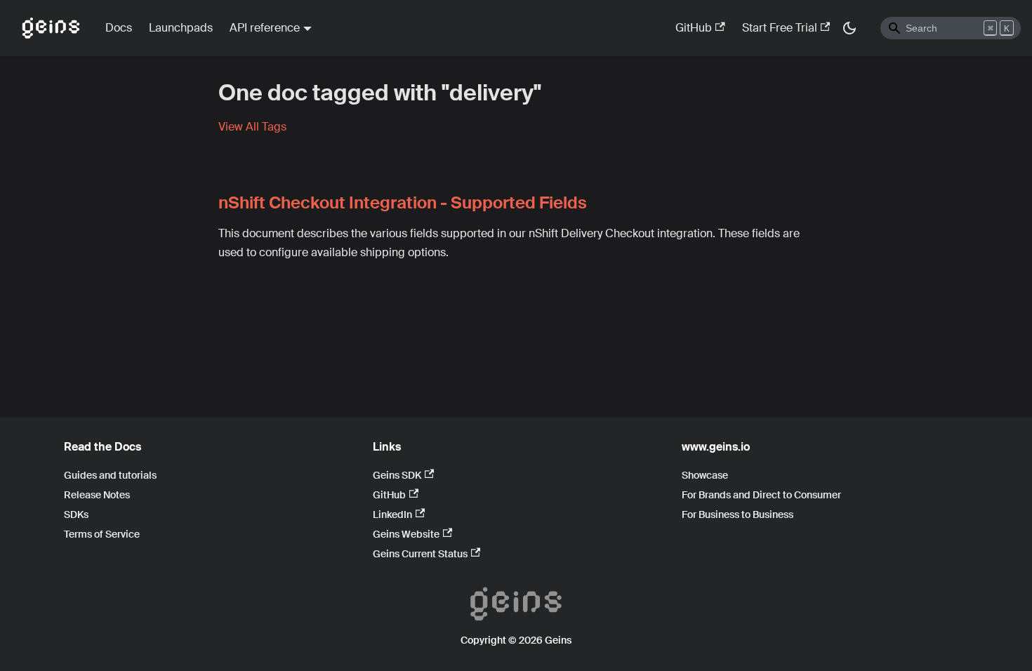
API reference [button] (265, 27)
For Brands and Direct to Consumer (761, 495)
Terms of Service (102, 534)
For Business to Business (737, 514)
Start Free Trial (779, 27)
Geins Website (406, 534)
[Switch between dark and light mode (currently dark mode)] (849, 28)
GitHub (693, 27)
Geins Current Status (420, 553)
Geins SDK (397, 475)
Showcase (705, 475)
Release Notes (97, 495)
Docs (118, 27)
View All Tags (252, 126)
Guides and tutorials (110, 475)
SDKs (76, 514)
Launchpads (181, 27)
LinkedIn (392, 514)
